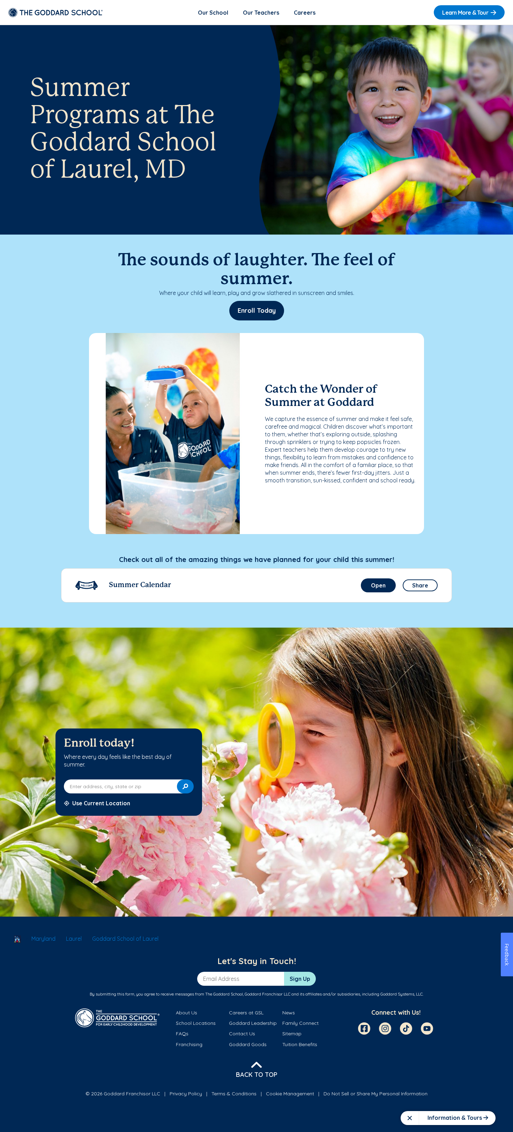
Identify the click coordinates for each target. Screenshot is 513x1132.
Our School (213, 12)
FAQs (182, 1033)
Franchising (189, 1044)
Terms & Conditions (233, 1093)
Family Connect (300, 1023)
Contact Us (242, 1033)
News (288, 1012)
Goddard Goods (248, 1044)
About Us (186, 1012)
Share (420, 585)
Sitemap (292, 1033)
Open (378, 585)
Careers (304, 12)
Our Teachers (261, 12)
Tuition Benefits (299, 1044)
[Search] (185, 786)
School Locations (196, 1023)
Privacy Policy (186, 1093)
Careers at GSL (246, 1012)
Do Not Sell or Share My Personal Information (376, 1093)
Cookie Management (290, 1093)
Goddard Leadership (253, 1023)
